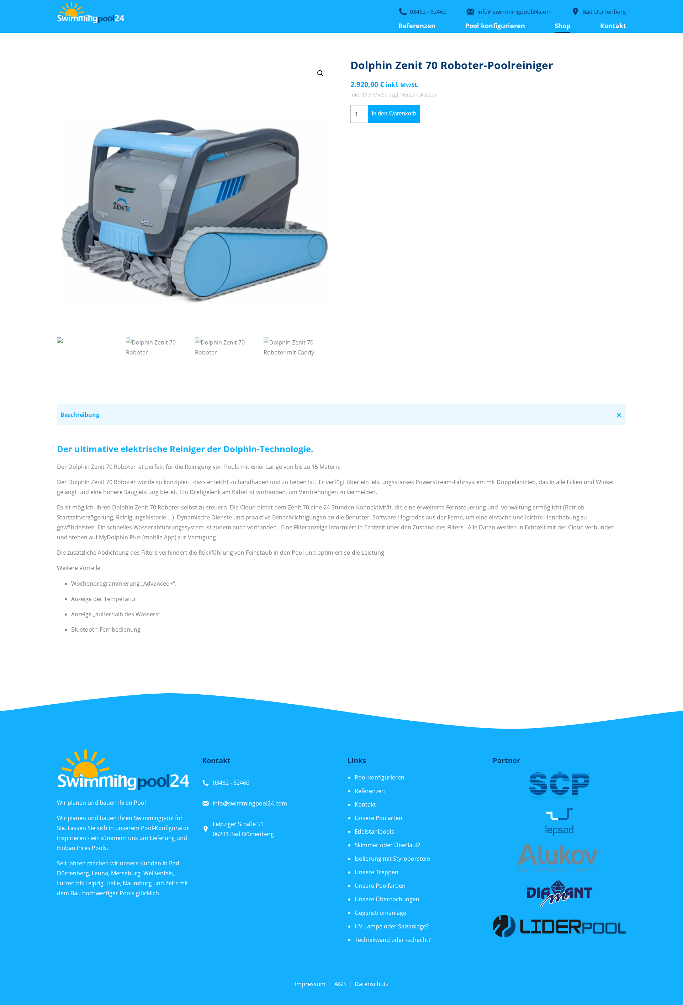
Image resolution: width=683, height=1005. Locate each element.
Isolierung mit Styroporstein (392, 858)
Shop (562, 25)
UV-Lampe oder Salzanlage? (392, 926)
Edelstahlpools (374, 831)
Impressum (310, 984)
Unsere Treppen (376, 872)
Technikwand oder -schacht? (393, 940)
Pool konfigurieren (495, 25)
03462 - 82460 (231, 783)
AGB (340, 984)
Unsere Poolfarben (380, 886)
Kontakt (613, 25)
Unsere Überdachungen (387, 899)
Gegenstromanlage (380, 913)
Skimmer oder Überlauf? (387, 845)
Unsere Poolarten (378, 818)
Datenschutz (371, 984)
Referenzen (416, 25)
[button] (320, 73)
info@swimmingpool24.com (250, 803)
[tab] (341, 414)
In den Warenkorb (394, 113)
